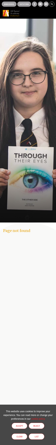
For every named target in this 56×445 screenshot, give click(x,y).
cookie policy (38, 418)
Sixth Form (24, 4)
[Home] (11, 13)
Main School (9, 4)
